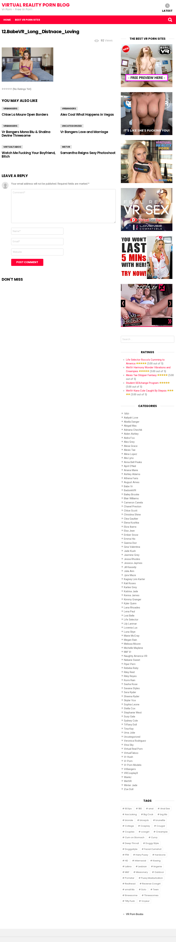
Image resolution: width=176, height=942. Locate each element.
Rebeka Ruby (131, 668)
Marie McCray (131, 635)
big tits (163, 814)
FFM (127, 854)
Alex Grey (129, 441)
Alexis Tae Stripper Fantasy (141, 375)
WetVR (66, 146)
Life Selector (131, 619)
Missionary (142, 872)
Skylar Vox (130, 700)
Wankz (127, 777)
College (129, 826)
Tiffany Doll (130, 724)
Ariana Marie (131, 470)
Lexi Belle (129, 615)
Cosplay (145, 826)
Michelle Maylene (133, 647)
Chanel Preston (132, 506)
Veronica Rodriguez (135, 740)
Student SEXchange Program (142, 382)
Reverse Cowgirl (151, 883)
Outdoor (159, 872)
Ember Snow (131, 534)
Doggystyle (131, 849)
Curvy (154, 837)
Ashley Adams (132, 474)
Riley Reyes (130, 676)
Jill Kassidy (130, 567)
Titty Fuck (130, 901)
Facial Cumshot (152, 849)
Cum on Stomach (134, 837)
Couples (129, 831)
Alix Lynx (129, 458)
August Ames (131, 482)
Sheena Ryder (131, 696)
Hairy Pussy (142, 854)
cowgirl (145, 831)
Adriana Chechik (133, 429)
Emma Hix (129, 538)
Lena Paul (129, 611)
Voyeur (145, 901)
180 (140, 808)
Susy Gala (129, 716)
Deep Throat (132, 843)
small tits (130, 889)
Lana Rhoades (132, 607)
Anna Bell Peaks (133, 462)
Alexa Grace (131, 446)
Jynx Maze (130, 575)
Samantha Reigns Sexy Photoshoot (87, 153)
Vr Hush (128, 756)
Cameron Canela (133, 502)
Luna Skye (129, 631)
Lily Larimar (130, 623)
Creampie (162, 831)
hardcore (160, 854)
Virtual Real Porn (133, 748)
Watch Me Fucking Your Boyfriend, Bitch (29, 155)
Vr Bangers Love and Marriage (84, 132)
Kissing (157, 860)
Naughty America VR (135, 656)
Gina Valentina (132, 546)
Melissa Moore (132, 643)
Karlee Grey (130, 587)
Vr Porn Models (132, 765)
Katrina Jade (131, 591)
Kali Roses (130, 583)
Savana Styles (132, 688)
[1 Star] (3, 89)
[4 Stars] (9, 89)
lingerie (157, 866)
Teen (156, 889)
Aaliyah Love (131, 417)
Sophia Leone (131, 704)
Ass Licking (131, 814)
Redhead (130, 883)
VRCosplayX (131, 773)
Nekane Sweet (132, 660)
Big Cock (148, 814)
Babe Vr (128, 486)
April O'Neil (130, 466)
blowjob (144, 820)
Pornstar (129, 878)
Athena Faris (131, 478)
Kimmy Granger (132, 599)
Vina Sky (129, 744)
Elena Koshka (131, 522)
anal (150, 808)
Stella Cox (129, 708)
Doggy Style (152, 843)
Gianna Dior (130, 542)
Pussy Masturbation (152, 878)
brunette (160, 820)
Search (170, 19)
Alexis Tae (129, 449)
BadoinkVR (130, 490)
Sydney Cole (131, 720)
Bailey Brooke (131, 494)
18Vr (126, 413)
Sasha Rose (131, 684)
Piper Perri (129, 664)
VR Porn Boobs (134, 914)
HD (126, 860)
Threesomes (151, 895)
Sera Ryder (130, 692)
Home (7, 19)
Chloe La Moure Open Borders (25, 114)
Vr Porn (128, 761)
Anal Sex (165, 808)
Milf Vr (127, 651)
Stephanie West (133, 712)
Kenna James (131, 595)
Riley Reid (129, 672)
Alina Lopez (130, 454)
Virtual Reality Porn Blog (36, 5)
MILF (127, 872)
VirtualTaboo (12, 146)
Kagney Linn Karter (134, 579)
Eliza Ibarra (130, 526)
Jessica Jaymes (133, 563)
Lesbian (142, 866)
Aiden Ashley (131, 433)
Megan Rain (130, 639)
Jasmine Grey (131, 555)
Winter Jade (130, 785)
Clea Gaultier (131, 518)
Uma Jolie (129, 732)
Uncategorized (72, 126)
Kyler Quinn (130, 603)
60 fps (128, 808)
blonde (129, 820)
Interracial (140, 860)
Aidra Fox (129, 437)
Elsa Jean (129, 530)
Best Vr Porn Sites (27, 19)
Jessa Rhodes (132, 559)
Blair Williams (131, 498)
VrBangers (10, 108)
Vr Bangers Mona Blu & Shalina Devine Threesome (26, 134)
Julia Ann (129, 571)
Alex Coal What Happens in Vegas (87, 114)
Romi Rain (129, 680)
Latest (167, 10)
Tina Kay (129, 728)
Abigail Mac (130, 425)
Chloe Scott (130, 510)
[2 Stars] (5, 89)
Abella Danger (131, 421)
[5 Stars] (11, 89)
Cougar (161, 826)
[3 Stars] (7, 89)
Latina (128, 866)
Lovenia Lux (130, 627)
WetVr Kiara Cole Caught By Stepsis (146, 390)
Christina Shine (132, 514)
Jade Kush (130, 551)
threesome (131, 895)
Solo (143, 889)
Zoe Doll (128, 789)
